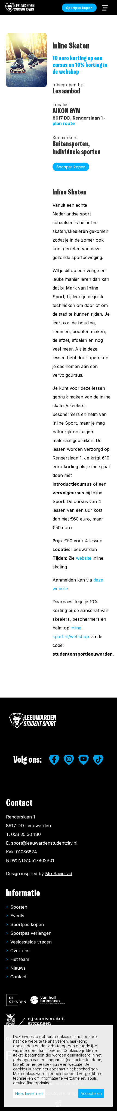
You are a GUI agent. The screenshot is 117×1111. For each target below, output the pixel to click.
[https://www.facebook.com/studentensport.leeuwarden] (54, 759)
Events (17, 915)
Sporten (18, 907)
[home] (20, 7)
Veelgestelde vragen (31, 942)
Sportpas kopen (27, 924)
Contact (18, 976)
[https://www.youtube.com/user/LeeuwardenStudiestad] (83, 759)
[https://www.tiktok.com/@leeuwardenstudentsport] (98, 759)
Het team (19, 959)
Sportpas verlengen (30, 933)
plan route (64, 123)
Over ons (19, 950)
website (83, 558)
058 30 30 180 (26, 834)
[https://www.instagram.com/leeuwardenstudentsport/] (68, 759)
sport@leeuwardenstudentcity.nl (44, 843)
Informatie (23, 893)
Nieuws (18, 968)
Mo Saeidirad (58, 873)
